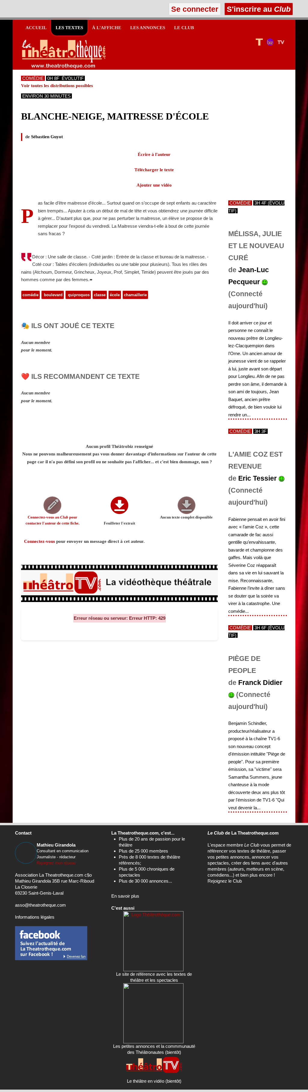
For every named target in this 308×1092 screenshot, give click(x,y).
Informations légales (34, 917)
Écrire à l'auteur (154, 154)
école (115, 295)
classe (100, 295)
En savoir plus (125, 896)
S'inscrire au (258, 9)
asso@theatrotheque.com (40, 905)
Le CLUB (184, 27)
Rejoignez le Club (225, 881)
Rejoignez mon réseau (56, 863)
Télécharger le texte (154, 169)
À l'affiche (106, 27)
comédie (30, 295)
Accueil (36, 27)
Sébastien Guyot (47, 136)
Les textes (69, 27)
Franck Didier (260, 682)
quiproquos (78, 295)
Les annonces (147, 27)
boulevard (53, 295)
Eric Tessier (257, 478)
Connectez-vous (39, 541)
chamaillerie (135, 295)
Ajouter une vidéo (154, 185)
